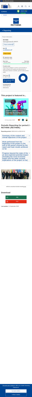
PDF (17, 201)
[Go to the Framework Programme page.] (16, 20)
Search (25, 6)
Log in (18, 6)
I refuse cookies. (16, 394)
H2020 (5, 15)
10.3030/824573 (7, 50)
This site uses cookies (8, 385)
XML (17, 197)
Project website (8, 45)
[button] (22, 6)
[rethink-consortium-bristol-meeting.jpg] (16, 174)
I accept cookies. (16, 391)
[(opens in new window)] (6, 5)
